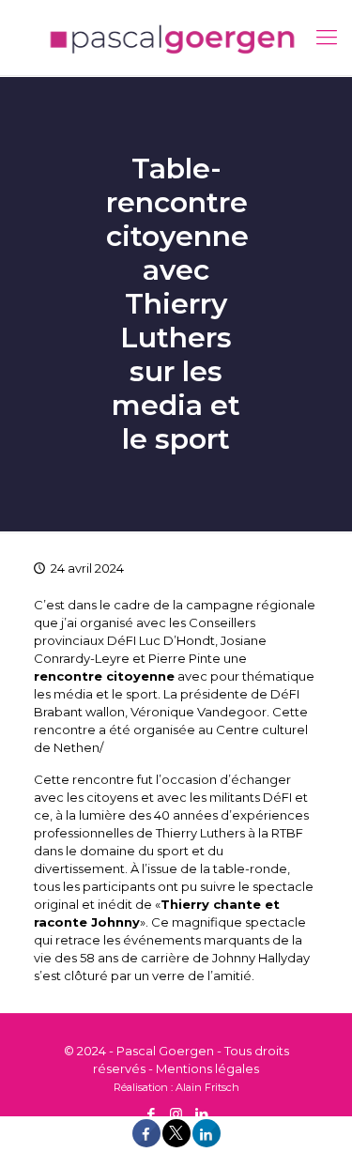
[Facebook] (151, 1114)
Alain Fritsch (207, 1087)
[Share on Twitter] (176, 1142)
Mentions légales (207, 1068)
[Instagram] (176, 1114)
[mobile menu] (327, 38)
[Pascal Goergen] (176, 37)
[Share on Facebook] (146, 1142)
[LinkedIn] (201, 1114)
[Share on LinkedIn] (206, 1142)
